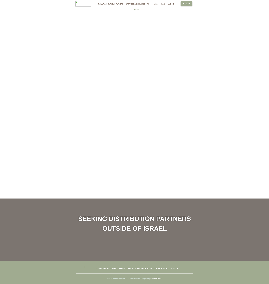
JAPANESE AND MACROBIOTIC (137, 4)
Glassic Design (156, 278)
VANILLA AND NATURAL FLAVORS (110, 4)
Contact (186, 4)
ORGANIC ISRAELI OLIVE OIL (163, 4)
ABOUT (136, 10)
